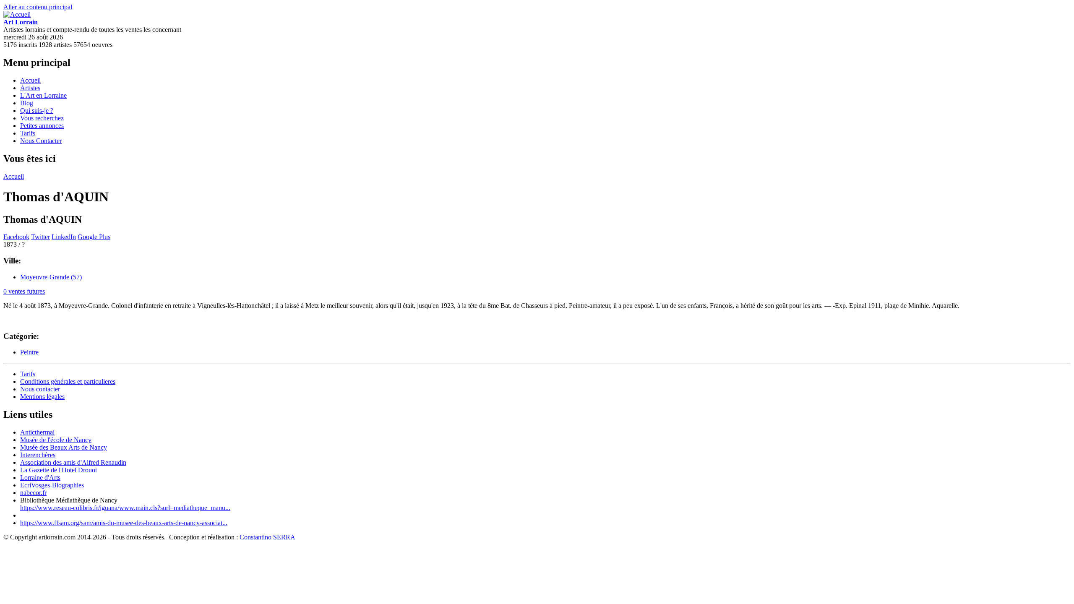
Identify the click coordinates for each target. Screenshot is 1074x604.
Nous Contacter (41, 140)
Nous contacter (40, 389)
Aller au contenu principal (37, 6)
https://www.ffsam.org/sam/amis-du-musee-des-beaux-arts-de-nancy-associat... (123, 522)
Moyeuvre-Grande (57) (51, 277)
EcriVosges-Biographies (52, 485)
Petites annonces (42, 125)
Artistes (30, 87)
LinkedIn (64, 236)
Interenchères (37, 454)
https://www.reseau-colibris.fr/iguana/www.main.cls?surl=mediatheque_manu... (125, 507)
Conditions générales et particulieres (67, 381)
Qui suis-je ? (36, 110)
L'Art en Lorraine (43, 95)
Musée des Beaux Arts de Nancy (63, 447)
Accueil (30, 80)
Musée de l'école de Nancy (55, 439)
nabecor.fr (33, 492)
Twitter (40, 236)
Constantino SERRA (267, 537)
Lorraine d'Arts (40, 477)
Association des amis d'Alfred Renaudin (73, 462)
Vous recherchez (42, 118)
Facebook (16, 236)
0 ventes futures (24, 291)
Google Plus (94, 236)
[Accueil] (17, 14)
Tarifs (27, 133)
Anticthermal (37, 432)
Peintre (29, 352)
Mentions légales (42, 396)
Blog (26, 103)
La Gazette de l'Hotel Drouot (58, 470)
